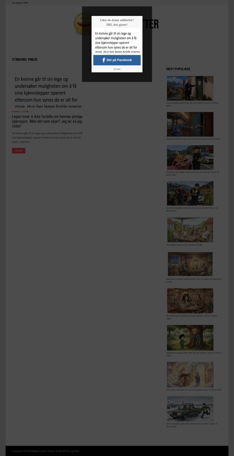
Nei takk (117, 69)
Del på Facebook (119, 60)
